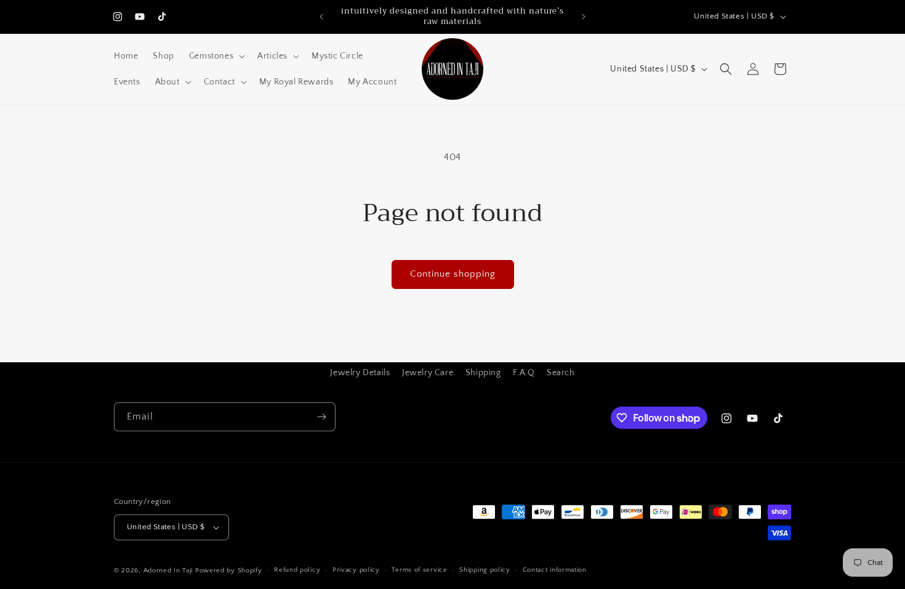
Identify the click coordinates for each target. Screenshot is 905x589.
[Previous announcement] (321, 16)
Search (561, 373)
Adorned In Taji (168, 570)
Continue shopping (453, 274)
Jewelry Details (360, 373)
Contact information (555, 570)
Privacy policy (356, 570)
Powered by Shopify (228, 570)
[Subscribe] (321, 416)
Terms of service (419, 570)
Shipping (483, 373)
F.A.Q (523, 373)
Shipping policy (484, 570)
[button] (216, 56)
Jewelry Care (427, 373)
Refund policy (297, 570)
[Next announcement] (583, 16)
